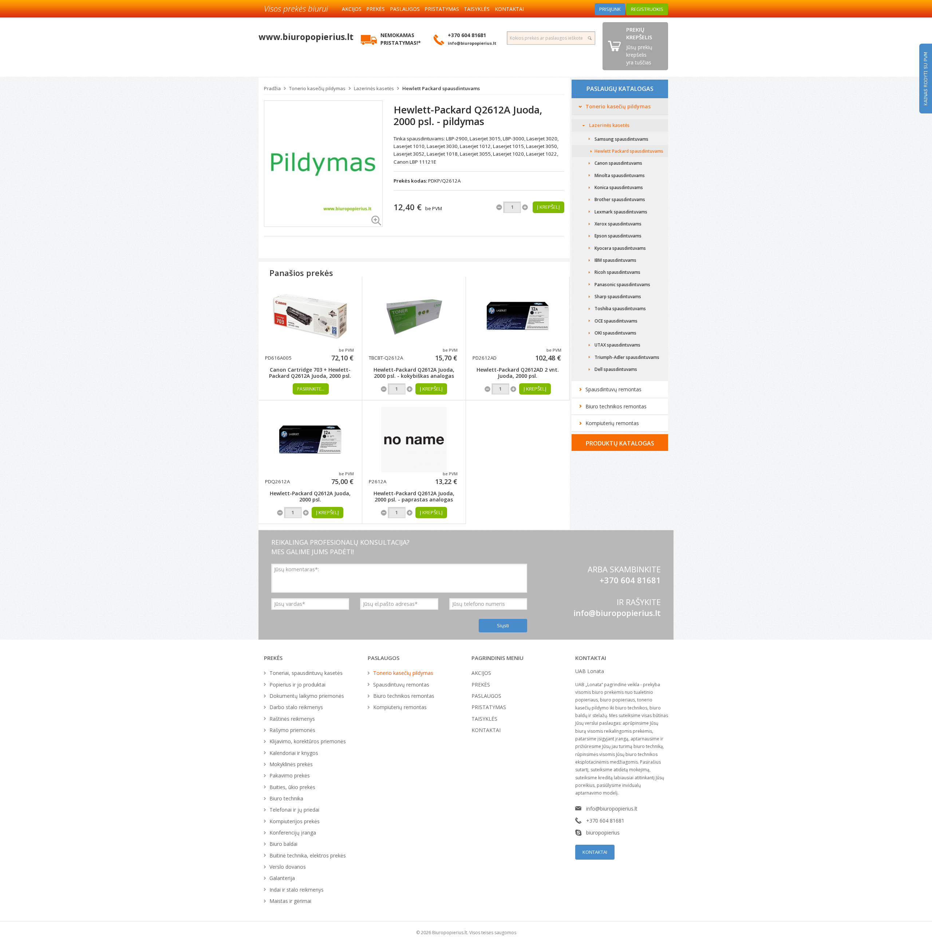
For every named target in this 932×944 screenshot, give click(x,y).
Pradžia (272, 88)
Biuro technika (286, 798)
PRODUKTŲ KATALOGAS (620, 443)
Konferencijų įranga (292, 832)
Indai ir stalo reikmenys (296, 889)
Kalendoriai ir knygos (293, 752)
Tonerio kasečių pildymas (317, 88)
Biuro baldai (283, 843)
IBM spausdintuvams (615, 260)
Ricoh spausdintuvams (617, 272)
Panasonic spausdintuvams (622, 284)
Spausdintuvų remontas (613, 389)
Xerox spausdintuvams (618, 224)
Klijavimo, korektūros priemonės (307, 741)
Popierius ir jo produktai (297, 684)
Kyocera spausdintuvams (620, 248)
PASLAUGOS (405, 8)
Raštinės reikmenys (292, 718)
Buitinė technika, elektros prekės (307, 855)
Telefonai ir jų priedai (294, 809)
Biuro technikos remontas (616, 406)
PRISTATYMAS (441, 8)
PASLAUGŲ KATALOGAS (620, 89)
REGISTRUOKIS (647, 9)
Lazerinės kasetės (374, 88)
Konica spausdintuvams (619, 187)
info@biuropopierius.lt (617, 612)
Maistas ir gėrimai (290, 900)
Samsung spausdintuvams (621, 139)
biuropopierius (603, 832)
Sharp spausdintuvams (618, 296)
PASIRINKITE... (310, 389)
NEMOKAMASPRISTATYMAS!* (400, 39)
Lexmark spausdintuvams (621, 212)
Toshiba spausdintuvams (620, 308)
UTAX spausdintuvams (617, 345)
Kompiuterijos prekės (294, 821)
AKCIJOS (352, 8)
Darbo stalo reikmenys (296, 707)
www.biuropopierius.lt (306, 37)
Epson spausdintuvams (618, 236)
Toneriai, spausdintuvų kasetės (306, 672)
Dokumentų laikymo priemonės (306, 695)
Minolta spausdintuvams (620, 175)
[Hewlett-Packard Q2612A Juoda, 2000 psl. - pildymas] (323, 163)
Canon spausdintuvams (618, 163)
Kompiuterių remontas (612, 423)
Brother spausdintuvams (620, 199)
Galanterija (282, 878)
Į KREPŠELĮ (431, 388)
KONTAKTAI (509, 8)
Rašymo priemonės (292, 730)
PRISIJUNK (610, 9)
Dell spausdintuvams (616, 369)
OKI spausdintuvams (615, 333)
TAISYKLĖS (477, 8)
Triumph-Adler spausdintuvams (627, 357)
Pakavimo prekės (289, 775)
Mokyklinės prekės (291, 764)
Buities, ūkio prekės (292, 787)
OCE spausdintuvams (616, 321)
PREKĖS (375, 8)
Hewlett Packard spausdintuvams (441, 88)
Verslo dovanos (287, 866)
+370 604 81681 (605, 820)
